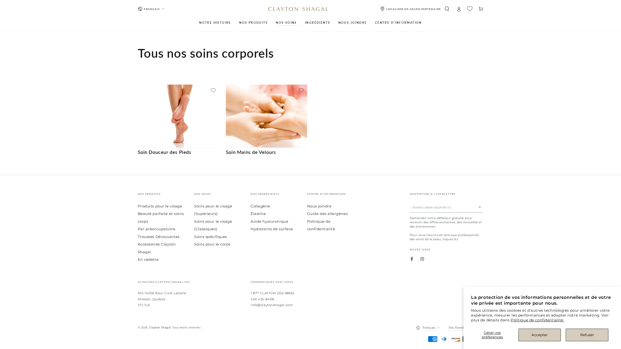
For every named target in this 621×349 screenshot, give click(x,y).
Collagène (260, 206)
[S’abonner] (480, 207)
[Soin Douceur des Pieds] (178, 116)
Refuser (587, 335)
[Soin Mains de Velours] (266, 116)
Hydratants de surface (272, 229)
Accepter (539, 335)
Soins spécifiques (210, 236)
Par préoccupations (156, 229)
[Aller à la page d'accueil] (298, 9)
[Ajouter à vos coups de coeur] (213, 90)
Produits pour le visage (160, 206)
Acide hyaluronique (269, 221)
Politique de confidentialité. (537, 320)
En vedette (148, 259)
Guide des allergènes (327, 213)
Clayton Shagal (160, 327)
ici (456, 239)
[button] (447, 9)
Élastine (258, 213)
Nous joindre (319, 206)
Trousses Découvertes (159, 236)
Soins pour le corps (212, 244)
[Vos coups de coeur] (469, 8)
